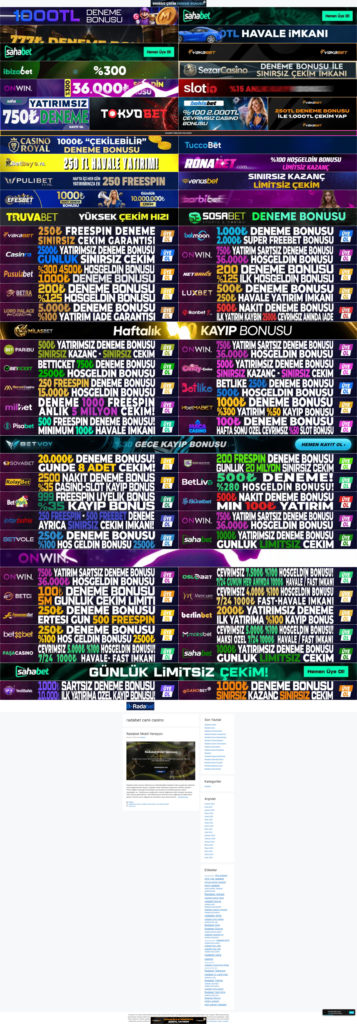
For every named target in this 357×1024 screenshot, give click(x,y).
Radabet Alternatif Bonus (214, 759)
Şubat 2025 (209, 816)
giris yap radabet (214, 878)
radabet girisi (213, 915)
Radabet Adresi (210, 725)
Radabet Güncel (214, 928)
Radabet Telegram (215, 970)
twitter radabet (212, 1001)
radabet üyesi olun (212, 995)
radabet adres (210, 891)
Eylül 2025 (208, 807)
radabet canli (210, 904)
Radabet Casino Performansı (215, 743)
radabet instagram (212, 937)
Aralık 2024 (209, 823)
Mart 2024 (208, 851)
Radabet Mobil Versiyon (144, 734)
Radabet (131, 802)
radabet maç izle (213, 949)
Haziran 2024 (210, 842)
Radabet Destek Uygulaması (215, 734)
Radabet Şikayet (213, 998)
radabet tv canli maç (216, 974)
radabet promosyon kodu (217, 965)
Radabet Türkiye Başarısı (214, 740)
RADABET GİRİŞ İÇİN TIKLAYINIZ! (178, 133)
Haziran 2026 (210, 804)
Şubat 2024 (209, 854)
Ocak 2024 (209, 857)
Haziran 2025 (210, 810)
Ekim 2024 (208, 829)
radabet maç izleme (212, 952)
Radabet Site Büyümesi (213, 731)
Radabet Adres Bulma (213, 769)
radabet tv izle (210, 977)
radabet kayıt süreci (212, 943)
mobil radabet (210, 888)
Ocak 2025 (209, 819)
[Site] (89, 235)
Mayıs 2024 (209, 845)
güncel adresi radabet (215, 882)
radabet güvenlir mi (214, 934)
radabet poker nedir (209, 962)
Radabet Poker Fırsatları (214, 762)
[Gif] (178, 330)
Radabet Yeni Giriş (215, 992)
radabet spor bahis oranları (211, 968)
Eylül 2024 (208, 832)
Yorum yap (132, 806)
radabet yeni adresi (214, 989)
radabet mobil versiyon (149, 804)
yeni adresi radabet (163, 804)
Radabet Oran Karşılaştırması (215, 737)
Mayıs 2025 (209, 813)
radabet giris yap (211, 922)
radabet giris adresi (212, 912)
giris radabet (221, 875)
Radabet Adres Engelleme (214, 750)
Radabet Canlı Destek (213, 907)
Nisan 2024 (209, 848)
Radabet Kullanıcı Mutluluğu (215, 756)
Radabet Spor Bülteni (212, 747)
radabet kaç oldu (213, 945)
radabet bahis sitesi (214, 898)
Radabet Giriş (210, 728)
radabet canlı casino (135, 804)
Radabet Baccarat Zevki (213, 766)
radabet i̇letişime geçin (210, 940)
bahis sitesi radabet (209, 875)
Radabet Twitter (214, 980)
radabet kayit (222, 940)
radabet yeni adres (212, 986)
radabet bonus (213, 901)
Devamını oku (183, 797)
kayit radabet (212, 885)
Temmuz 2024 (210, 838)
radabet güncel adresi (213, 932)
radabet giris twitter (214, 919)
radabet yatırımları (212, 983)
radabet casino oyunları (216, 909)
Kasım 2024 (209, 826)
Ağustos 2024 (210, 835)
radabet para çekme (213, 957)
